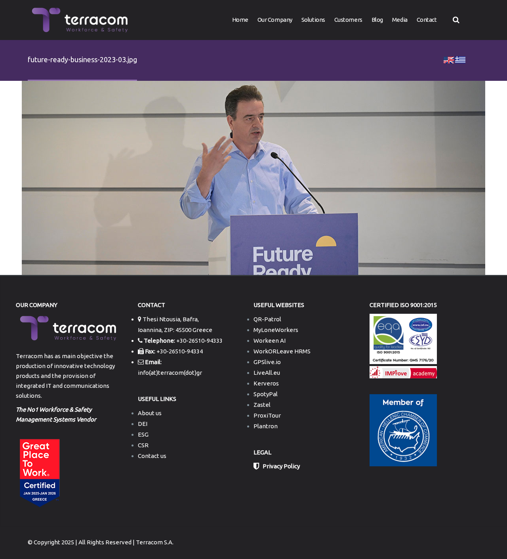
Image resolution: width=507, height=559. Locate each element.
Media (400, 19)
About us (150, 413)
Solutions (313, 19)
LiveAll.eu (267, 372)
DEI (142, 423)
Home (240, 19)
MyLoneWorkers (276, 329)
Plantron (266, 426)
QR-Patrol (267, 319)
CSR (143, 445)
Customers (348, 19)
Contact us (152, 455)
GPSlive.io (267, 362)
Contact (427, 19)
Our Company (274, 19)
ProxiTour (267, 415)
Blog (377, 19)
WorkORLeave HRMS (282, 351)
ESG (143, 434)
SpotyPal (266, 394)
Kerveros (266, 383)
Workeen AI (270, 340)
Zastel (262, 404)
